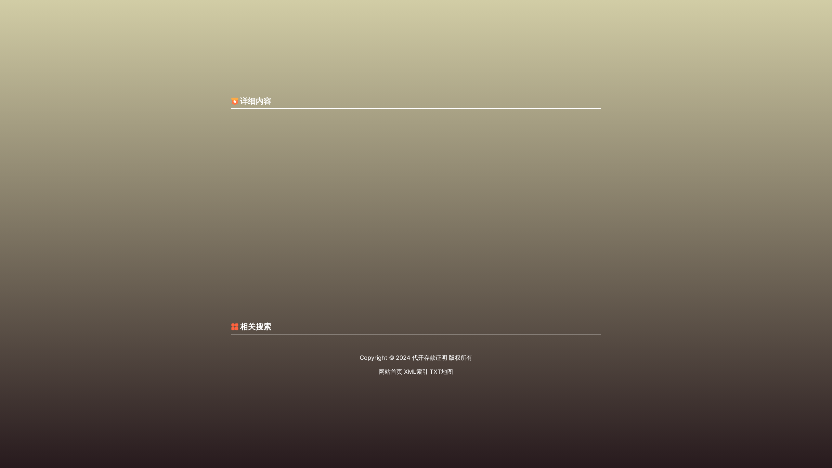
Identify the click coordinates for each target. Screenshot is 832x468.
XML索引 (416, 371)
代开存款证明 (429, 357)
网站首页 (390, 371)
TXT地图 (441, 371)
